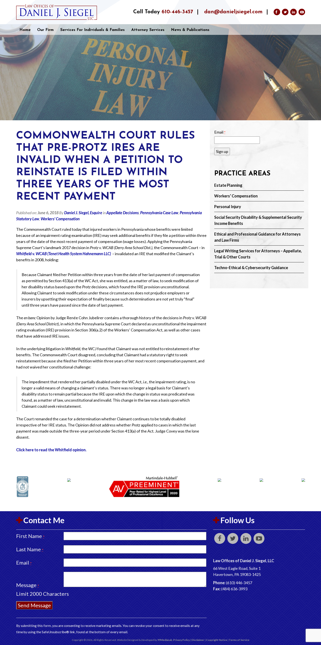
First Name (30, 536)
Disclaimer (198, 640)
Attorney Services (147, 30)
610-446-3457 (177, 12)
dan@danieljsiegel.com (233, 12)
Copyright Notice (216, 640)
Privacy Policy (181, 640)
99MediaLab (164, 640)
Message (27, 585)
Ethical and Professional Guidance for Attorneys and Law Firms (257, 237)
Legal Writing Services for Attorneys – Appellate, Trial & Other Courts (258, 253)
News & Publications (190, 30)
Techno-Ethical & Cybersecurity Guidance (251, 267)
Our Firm (45, 30)
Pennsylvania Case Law (159, 212)
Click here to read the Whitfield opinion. (51, 449)
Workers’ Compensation (236, 196)
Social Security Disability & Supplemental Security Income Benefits (258, 220)
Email (220, 132)
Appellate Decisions (122, 212)
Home (25, 30)
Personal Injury (227, 206)
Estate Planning (228, 185)
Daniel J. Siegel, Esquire (83, 212)
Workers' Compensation (60, 218)
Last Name (29, 549)
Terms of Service (239, 640)
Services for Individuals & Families (92, 30)
